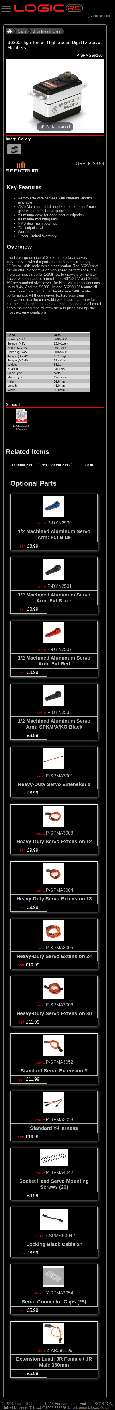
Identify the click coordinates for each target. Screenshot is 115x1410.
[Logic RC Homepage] (48, 10)
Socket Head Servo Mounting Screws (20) (54, 1184)
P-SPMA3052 (59, 1062)
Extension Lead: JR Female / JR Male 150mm (54, 1362)
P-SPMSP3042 (59, 1235)
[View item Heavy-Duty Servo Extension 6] (54, 768)
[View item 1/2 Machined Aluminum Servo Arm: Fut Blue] (54, 515)
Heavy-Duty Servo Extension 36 (54, 1013)
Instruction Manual (21, 427)
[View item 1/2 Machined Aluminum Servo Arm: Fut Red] (54, 641)
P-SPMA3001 (59, 775)
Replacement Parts (55, 465)
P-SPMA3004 (59, 890)
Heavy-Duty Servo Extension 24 (54, 956)
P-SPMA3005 (59, 947)
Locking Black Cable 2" (54, 1244)
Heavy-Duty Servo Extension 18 (54, 899)
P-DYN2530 (59, 522)
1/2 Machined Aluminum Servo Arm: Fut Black (54, 597)
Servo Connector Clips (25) (54, 1302)
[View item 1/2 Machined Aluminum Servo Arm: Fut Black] (54, 578)
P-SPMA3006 (59, 1005)
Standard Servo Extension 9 (54, 1070)
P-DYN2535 (59, 712)
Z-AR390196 (59, 1350)
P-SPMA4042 (59, 1172)
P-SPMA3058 (59, 1119)
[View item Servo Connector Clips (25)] (54, 1285)
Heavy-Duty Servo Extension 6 (54, 784)
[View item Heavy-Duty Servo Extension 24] (54, 940)
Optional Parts (22, 465)
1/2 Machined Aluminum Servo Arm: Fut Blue (54, 534)
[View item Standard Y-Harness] (54, 1112)
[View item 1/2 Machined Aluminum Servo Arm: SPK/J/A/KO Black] (54, 705)
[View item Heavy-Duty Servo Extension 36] (54, 997)
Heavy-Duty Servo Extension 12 (54, 841)
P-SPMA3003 (59, 833)
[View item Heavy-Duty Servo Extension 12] (54, 825)
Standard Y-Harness (54, 1128)
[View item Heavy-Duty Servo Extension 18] (54, 883)
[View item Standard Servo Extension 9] (54, 1055)
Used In (87, 465)
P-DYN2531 (59, 586)
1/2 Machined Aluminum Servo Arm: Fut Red (54, 661)
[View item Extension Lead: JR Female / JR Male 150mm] (54, 1343)
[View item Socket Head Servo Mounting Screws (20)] (54, 1165)
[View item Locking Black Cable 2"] (54, 1228)
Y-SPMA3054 (59, 1293)
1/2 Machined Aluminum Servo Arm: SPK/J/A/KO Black (54, 724)
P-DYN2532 (59, 649)
